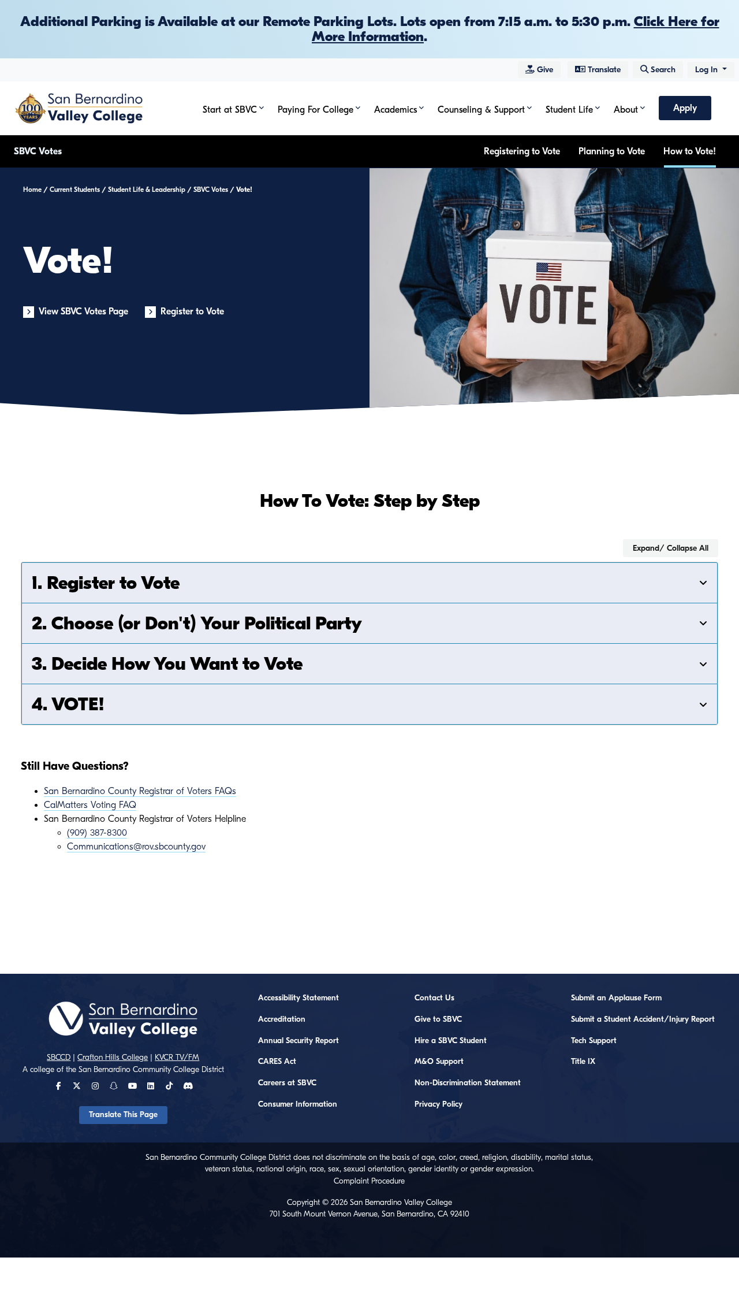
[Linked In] (150, 1086)
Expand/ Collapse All (670, 548)
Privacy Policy (438, 1104)
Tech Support (594, 1040)
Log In (707, 70)
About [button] (626, 110)
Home (32, 190)
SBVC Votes (38, 151)
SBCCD (58, 1057)
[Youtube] (132, 1086)
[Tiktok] (169, 1086)
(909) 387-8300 (97, 833)
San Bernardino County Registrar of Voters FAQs (140, 791)
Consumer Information (297, 1104)
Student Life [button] (569, 110)
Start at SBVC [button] (230, 110)
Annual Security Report (298, 1040)
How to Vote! (689, 151)
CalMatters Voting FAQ (90, 805)
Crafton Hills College (112, 1057)
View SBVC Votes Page (83, 311)
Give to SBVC (438, 1019)
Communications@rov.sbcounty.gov (136, 846)
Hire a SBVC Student (451, 1040)
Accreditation (281, 1019)
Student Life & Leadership (146, 190)
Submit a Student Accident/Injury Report (643, 1019)
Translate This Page (123, 1114)
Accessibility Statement (298, 998)
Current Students (75, 190)
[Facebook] (58, 1086)
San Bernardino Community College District (151, 1069)
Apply (685, 108)
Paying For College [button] (315, 110)
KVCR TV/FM (177, 1057)
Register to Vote (192, 311)
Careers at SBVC (287, 1083)
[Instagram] (95, 1086)
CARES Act (277, 1061)
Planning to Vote (611, 151)
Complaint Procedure (369, 1181)
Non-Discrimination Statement (468, 1083)
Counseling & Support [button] (481, 110)
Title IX (583, 1061)
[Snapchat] (114, 1086)
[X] (77, 1086)
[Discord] (188, 1086)
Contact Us (434, 998)
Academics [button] (395, 110)
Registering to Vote (522, 151)
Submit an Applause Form (616, 998)
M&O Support (439, 1061)
